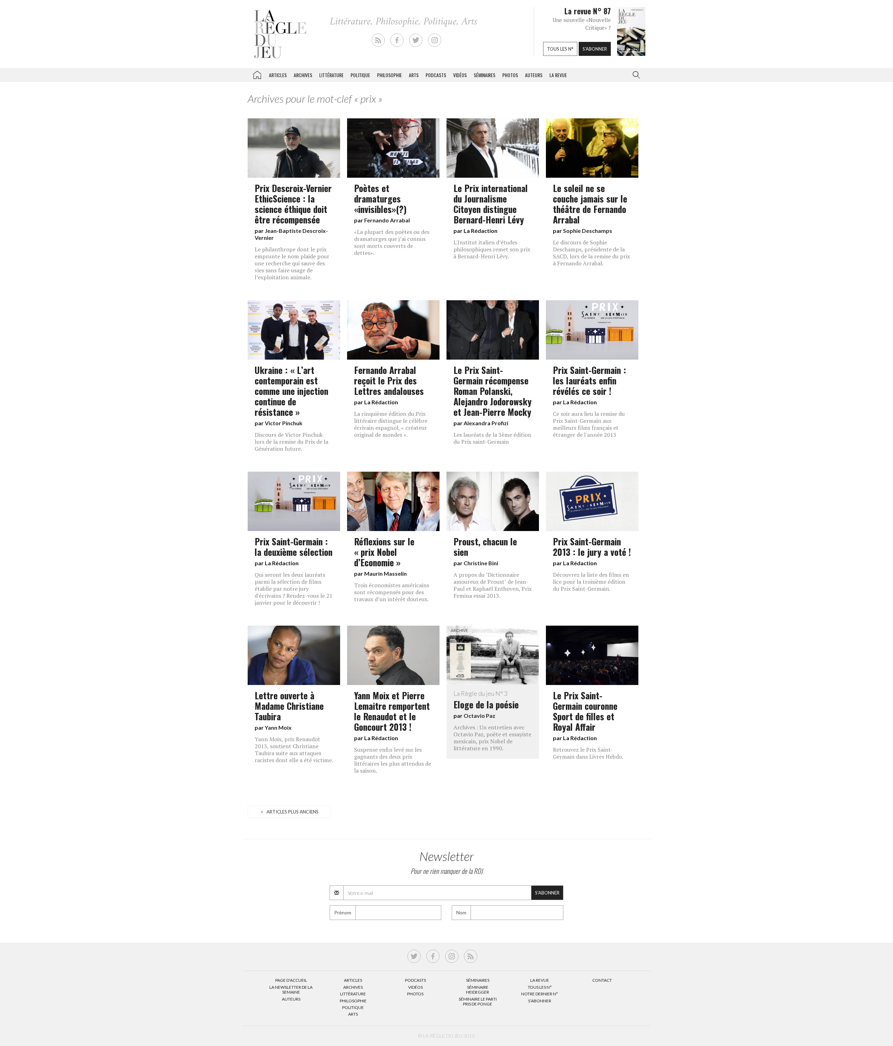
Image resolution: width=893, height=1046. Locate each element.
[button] (635, 75)
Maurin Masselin (385, 573)
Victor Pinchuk (283, 423)
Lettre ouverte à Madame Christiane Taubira (289, 705)
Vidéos (460, 75)
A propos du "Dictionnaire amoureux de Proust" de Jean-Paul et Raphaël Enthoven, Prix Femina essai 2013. (492, 585)
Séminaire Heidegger (477, 990)
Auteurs (533, 75)
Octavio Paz (479, 715)
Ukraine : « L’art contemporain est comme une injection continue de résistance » (291, 390)
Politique (360, 75)
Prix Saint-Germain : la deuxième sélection (293, 546)
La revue (558, 75)
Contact (602, 980)
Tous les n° (560, 49)
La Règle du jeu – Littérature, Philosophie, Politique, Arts (257, 73)
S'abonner (595, 49)
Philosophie (389, 75)
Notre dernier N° (539, 993)
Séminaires (484, 75)
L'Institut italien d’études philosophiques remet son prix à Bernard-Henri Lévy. (491, 249)
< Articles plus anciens (289, 812)
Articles (278, 75)
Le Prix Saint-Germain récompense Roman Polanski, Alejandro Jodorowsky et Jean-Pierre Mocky (492, 390)
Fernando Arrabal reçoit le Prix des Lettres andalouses (389, 380)
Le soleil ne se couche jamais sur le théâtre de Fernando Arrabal (590, 203)
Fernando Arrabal (387, 220)
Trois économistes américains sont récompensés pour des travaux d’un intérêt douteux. (391, 592)
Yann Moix (278, 727)
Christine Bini (481, 563)
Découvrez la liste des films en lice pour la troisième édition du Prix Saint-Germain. (591, 581)
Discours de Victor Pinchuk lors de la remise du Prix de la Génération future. (291, 441)
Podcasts (436, 75)
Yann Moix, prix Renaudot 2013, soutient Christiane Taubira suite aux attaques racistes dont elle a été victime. (294, 749)
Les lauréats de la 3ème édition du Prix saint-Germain (492, 438)
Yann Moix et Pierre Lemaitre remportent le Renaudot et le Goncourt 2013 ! (392, 710)
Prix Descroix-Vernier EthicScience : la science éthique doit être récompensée (293, 203)
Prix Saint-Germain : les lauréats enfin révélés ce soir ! (589, 380)
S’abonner (539, 1000)
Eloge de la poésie (486, 700)
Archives (303, 75)
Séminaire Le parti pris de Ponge (478, 1001)
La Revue (539, 980)
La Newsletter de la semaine (291, 990)
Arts (414, 75)
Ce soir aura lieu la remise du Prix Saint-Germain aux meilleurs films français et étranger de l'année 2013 (589, 424)
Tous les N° (540, 987)
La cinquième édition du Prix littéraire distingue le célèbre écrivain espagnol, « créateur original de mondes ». (390, 424)
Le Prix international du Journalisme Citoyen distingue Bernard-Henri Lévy (490, 203)
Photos (510, 75)
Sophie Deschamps (587, 230)
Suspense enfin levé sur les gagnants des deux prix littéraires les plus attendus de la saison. (392, 760)
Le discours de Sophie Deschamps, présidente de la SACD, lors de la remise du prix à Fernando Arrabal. (591, 252)
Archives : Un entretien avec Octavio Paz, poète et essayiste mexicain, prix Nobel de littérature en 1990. (492, 737)
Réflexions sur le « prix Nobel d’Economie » (384, 552)
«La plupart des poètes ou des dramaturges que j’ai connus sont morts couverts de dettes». (391, 242)
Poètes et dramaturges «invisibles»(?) (380, 198)
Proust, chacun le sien (485, 546)
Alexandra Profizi (486, 423)
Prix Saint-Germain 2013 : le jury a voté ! (592, 546)
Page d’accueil (291, 980)
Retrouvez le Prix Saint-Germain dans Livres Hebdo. (588, 753)
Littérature (331, 75)
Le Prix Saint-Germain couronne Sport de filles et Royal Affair (585, 710)
